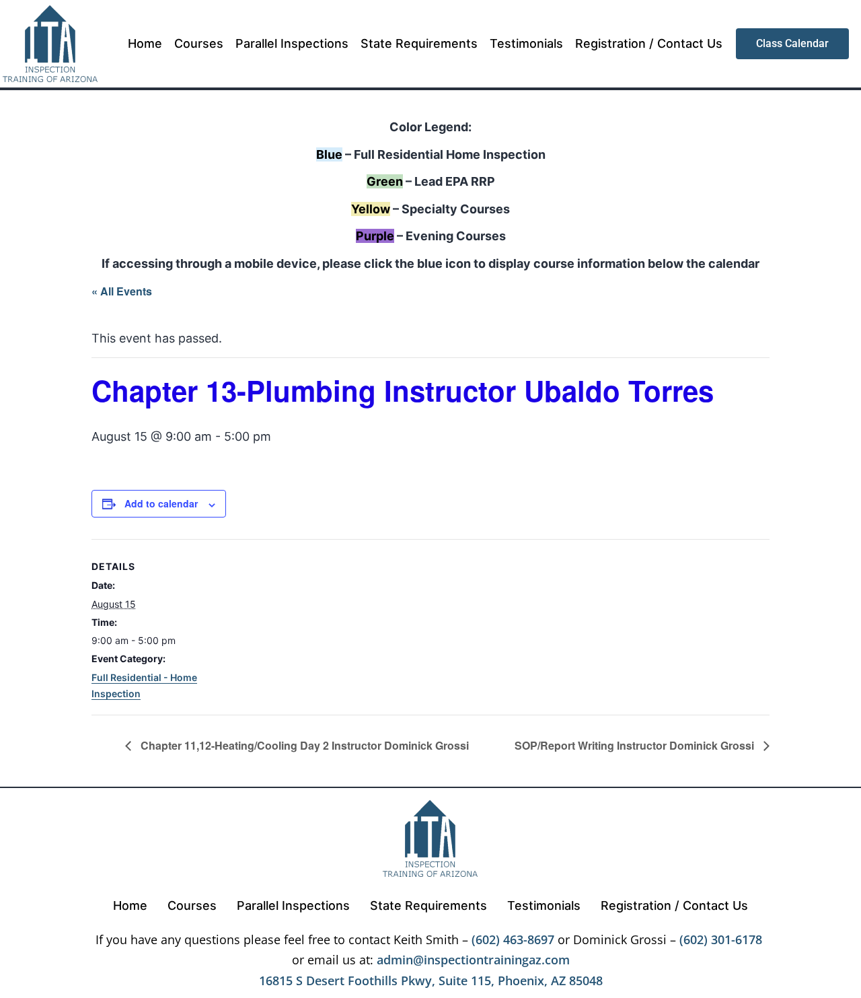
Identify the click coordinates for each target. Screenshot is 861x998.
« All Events (121, 291)
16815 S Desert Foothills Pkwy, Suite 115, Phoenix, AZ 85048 (431, 980)
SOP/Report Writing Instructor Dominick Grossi (636, 745)
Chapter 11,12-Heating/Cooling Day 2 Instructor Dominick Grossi (303, 745)
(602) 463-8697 (513, 939)
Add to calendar (161, 503)
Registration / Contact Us (648, 43)
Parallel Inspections (291, 43)
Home (145, 43)
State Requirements (419, 43)
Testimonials (526, 43)
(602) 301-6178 (720, 939)
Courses (198, 43)
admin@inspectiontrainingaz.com (473, 960)
